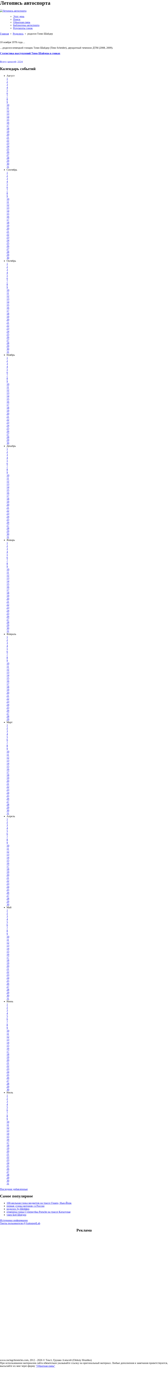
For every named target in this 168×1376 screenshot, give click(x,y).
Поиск (16, 19)
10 (8, 105)
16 (8, 122)
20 (8, 134)
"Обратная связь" (45, 1366)
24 (8, 146)
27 (8, 155)
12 (8, 111)
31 (8, 166)
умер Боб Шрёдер (16, 1214)
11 (8, 108)
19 (8, 131)
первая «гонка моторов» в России (25, 1206)
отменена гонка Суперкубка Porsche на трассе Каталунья (38, 1211)
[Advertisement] (84, 1256)
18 (8, 128)
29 (8, 161)
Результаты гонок (23, 28)
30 (8, 163)
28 (8, 158)
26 (8, 152)
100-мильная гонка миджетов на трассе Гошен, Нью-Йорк (39, 1203)
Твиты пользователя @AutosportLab (20, 1223)
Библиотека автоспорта (26, 25)
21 (8, 137)
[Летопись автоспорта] (13, 10)
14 (8, 116)
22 (8, 140)
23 (8, 143)
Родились (18, 33)
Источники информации (14, 1220)
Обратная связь (21, 22)
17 (8, 125)
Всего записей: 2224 (11, 61)
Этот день (18, 16)
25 (8, 149)
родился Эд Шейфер (18, 1209)
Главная (4, 33)
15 (8, 119)
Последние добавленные (14, 1189)
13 (8, 113)
